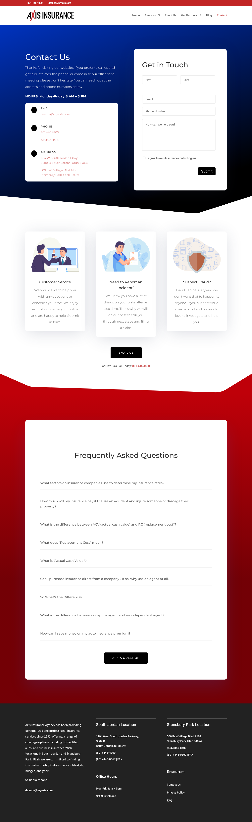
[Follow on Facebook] (28, 802)
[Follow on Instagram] (44, 802)
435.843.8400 (50, 140)
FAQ (169, 800)
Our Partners (189, 15)
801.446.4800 (50, 132)
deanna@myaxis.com (55, 114)
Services (150, 15)
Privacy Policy (176, 792)
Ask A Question (126, 658)
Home (136, 15)
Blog (209, 15)
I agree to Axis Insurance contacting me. (172, 158)
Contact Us (174, 784)
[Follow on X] (36, 802)
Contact (222, 15)
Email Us (126, 352)
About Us (170, 15)
